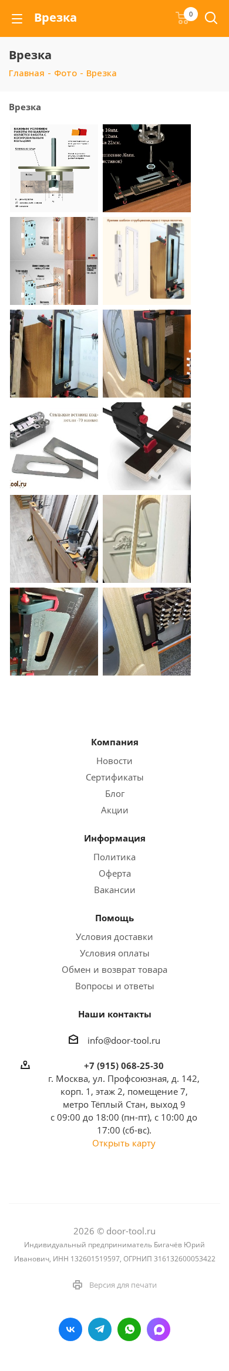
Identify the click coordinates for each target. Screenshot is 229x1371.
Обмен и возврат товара (114, 969)
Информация (115, 838)
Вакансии (115, 889)
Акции (115, 810)
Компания (115, 742)
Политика (114, 857)
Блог (114, 793)
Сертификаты (115, 777)
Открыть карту (124, 1143)
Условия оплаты (115, 953)
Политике (36, 1314)
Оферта (115, 873)
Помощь (114, 918)
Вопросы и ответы (114, 986)
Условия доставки (114, 936)
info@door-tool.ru (123, 1040)
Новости (114, 760)
